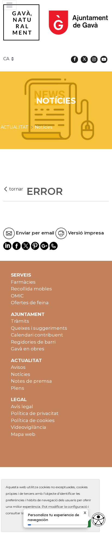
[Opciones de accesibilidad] (98, 519)
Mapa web (23, 434)
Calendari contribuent (37, 335)
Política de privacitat (34, 413)
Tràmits (20, 321)
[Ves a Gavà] (55, 22)
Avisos (18, 367)
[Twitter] (84, 59)
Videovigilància (28, 427)
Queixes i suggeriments (39, 328)
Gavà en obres (27, 348)
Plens (17, 388)
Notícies (20, 374)
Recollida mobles (31, 288)
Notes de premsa (31, 381)
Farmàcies (23, 282)
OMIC (17, 296)
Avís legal (22, 406)
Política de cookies (33, 420)
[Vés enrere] (13, 189)
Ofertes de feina (30, 302)
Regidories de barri (33, 342)
